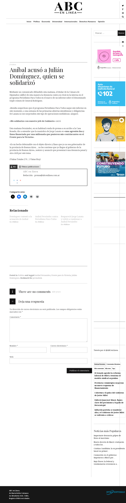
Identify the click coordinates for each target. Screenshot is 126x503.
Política (36, 22)
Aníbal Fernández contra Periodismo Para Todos (46, 217)
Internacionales (70, 22)
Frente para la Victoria (61, 275)
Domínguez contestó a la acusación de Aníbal (21, 217)
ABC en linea (30, 171)
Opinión (101, 22)
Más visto (108, 368)
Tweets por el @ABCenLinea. (106, 350)
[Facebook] (16, 180)
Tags (113, 368)
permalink (37, 278)
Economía (46, 22)
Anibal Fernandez (42, 275)
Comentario (15, 317)
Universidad (57, 22)
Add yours (56, 292)
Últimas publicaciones (30, 167)
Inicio (29, 22)
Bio (14, 167)
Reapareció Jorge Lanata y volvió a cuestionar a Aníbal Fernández (72, 219)
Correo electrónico (59, 346)
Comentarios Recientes (113, 364)
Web (11, 357)
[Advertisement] (48, 45)
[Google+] (19, 180)
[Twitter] (13, 180)
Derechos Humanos (87, 22)
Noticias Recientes (99, 364)
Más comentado (99, 368)
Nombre (14, 346)
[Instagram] (16, 183)
